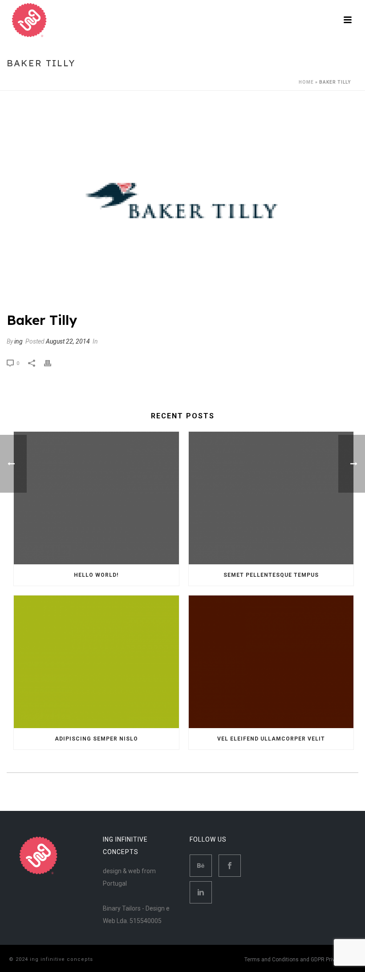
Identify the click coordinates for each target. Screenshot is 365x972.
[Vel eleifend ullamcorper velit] (271, 661)
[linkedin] (201, 892)
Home (306, 82)
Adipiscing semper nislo (96, 739)
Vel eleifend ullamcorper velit (271, 739)
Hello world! (96, 575)
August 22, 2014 (68, 341)
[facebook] (230, 866)
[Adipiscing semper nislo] (96, 661)
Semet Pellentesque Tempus (271, 575)
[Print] (52, 362)
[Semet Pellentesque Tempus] (271, 498)
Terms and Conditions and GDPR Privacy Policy (302, 959)
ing (18, 341)
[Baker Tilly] (182, 207)
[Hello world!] (96, 498)
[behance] (201, 866)
